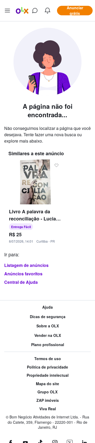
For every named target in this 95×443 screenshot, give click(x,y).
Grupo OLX (47, 391)
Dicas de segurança (47, 316)
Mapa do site (47, 383)
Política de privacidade (47, 367)
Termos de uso (47, 358)
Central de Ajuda (21, 282)
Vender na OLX (47, 335)
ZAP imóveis (47, 400)
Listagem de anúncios (26, 265)
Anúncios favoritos (23, 274)
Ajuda (47, 307)
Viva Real (47, 408)
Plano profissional (47, 344)
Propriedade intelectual (48, 375)
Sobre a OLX (47, 325)
